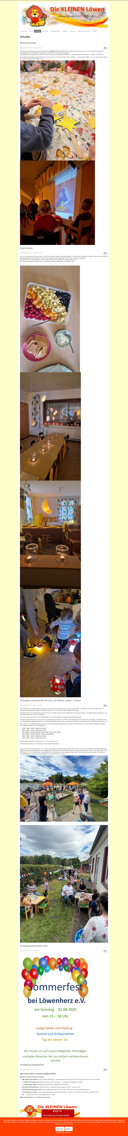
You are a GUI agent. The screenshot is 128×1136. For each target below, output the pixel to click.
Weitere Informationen (63, 1132)
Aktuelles (37, 31)
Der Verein (45, 31)
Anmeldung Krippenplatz (32, 1064)
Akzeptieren (60, 1129)
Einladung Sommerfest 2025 (34, 945)
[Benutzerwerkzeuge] (105, 48)
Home (31, 31)
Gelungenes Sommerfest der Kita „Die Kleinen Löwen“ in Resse (50, 700)
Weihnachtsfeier (28, 42)
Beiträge (65, 31)
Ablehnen (69, 1129)
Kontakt (94, 31)
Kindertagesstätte (55, 31)
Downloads (24, 31)
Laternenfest (26, 248)
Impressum (73, 31)
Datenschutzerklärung (84, 31)
